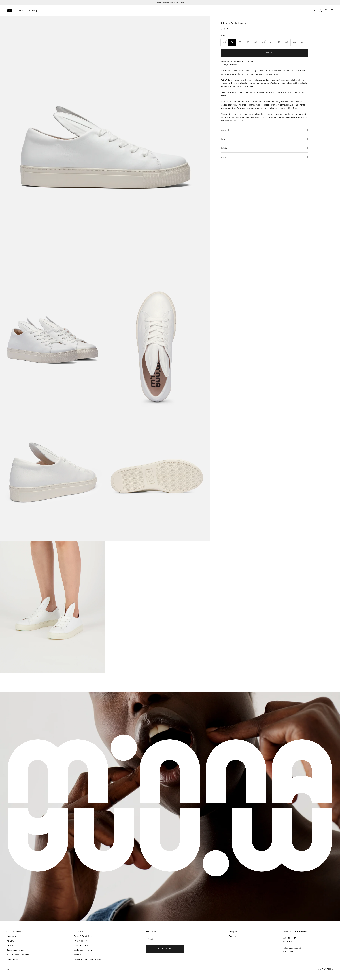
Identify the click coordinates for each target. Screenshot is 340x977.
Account (78, 954)
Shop (20, 10)
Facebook (233, 936)
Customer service (14, 931)
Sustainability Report (83, 950)
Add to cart (264, 53)
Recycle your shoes (15, 950)
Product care (12, 959)
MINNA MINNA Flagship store (87, 959)
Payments (11, 936)
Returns (10, 945)
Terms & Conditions (83, 936)
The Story (32, 10)
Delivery (10, 941)
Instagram (233, 931)
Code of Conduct (82, 945)
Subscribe (165, 949)
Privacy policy (80, 941)
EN (310, 10)
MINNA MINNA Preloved (17, 954)
